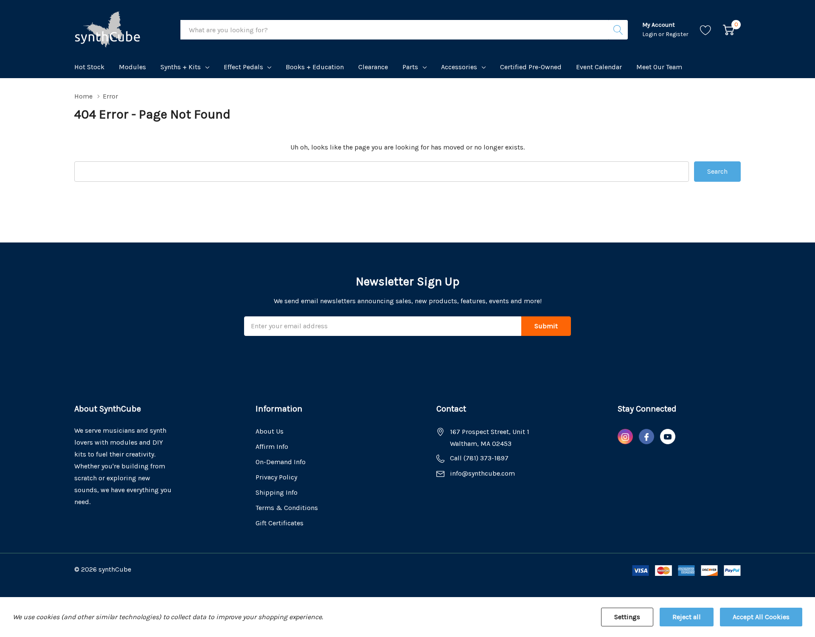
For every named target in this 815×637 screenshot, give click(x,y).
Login (650, 34)
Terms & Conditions (287, 508)
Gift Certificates (280, 523)
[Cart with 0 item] (728, 30)
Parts (410, 67)
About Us (270, 431)
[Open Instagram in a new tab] (625, 437)
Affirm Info (272, 447)
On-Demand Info (281, 462)
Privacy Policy (276, 477)
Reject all (686, 617)
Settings (627, 617)
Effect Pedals (243, 67)
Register (677, 34)
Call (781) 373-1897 (479, 458)
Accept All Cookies (761, 617)
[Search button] (618, 29)
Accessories (459, 67)
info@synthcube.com (482, 473)
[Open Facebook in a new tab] (646, 437)
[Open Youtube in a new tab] (667, 437)
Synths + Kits (180, 67)
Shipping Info (277, 492)
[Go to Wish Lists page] (705, 30)
